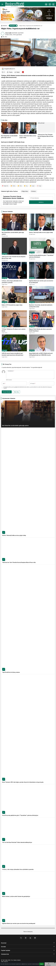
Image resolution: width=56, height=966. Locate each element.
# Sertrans (33, 191)
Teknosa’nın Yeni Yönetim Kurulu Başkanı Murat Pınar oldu (19, 562)
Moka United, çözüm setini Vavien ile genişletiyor (16, 896)
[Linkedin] (30, 938)
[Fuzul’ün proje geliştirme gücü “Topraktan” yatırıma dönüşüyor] (41, 249)
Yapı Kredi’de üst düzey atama (11, 672)
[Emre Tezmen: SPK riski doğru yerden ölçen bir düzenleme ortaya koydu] (28, 729)
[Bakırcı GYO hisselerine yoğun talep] (14, 297)
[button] (46, 4)
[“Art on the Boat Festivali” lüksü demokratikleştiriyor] (28, 830)
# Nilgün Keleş (25, 191)
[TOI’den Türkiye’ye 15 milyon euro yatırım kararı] (14, 321)
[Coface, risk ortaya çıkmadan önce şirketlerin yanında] (14, 273)
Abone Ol (41, 202)
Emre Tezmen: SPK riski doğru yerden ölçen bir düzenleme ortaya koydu (22, 782)
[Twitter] (21, 938)
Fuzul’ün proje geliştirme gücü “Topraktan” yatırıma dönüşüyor (20, 815)
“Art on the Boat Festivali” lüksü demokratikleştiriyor (17, 842)
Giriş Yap (16, 392)
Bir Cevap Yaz (7, 364)
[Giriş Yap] (49, 4)
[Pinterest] (35, 938)
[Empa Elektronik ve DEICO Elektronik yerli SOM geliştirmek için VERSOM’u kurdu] (41, 346)
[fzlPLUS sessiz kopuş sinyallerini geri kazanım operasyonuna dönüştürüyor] (14, 346)
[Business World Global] (14, 4)
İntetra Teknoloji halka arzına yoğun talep (14, 535)
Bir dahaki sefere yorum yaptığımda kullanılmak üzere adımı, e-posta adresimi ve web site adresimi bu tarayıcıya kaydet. (28, 387)
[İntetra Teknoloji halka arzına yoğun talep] (28, 130)
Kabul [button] (41, 964)
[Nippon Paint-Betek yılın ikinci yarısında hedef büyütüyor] (41, 321)
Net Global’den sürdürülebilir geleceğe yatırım (15, 425)
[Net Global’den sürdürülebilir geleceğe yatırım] (9, 130)
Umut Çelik (8, 33)
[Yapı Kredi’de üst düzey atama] (28, 619)
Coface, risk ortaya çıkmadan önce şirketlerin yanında (17, 869)
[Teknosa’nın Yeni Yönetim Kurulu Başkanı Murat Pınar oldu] (46, 130)
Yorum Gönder (6, 392)
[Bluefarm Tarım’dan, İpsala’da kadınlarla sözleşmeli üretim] (41, 297)
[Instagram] (25, 938)
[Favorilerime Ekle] (23, 72)
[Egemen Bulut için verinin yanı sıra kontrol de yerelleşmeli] (41, 273)
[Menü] (2, 4)
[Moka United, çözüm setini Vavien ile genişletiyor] (28, 884)
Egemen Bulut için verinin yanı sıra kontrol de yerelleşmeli (18, 923)
